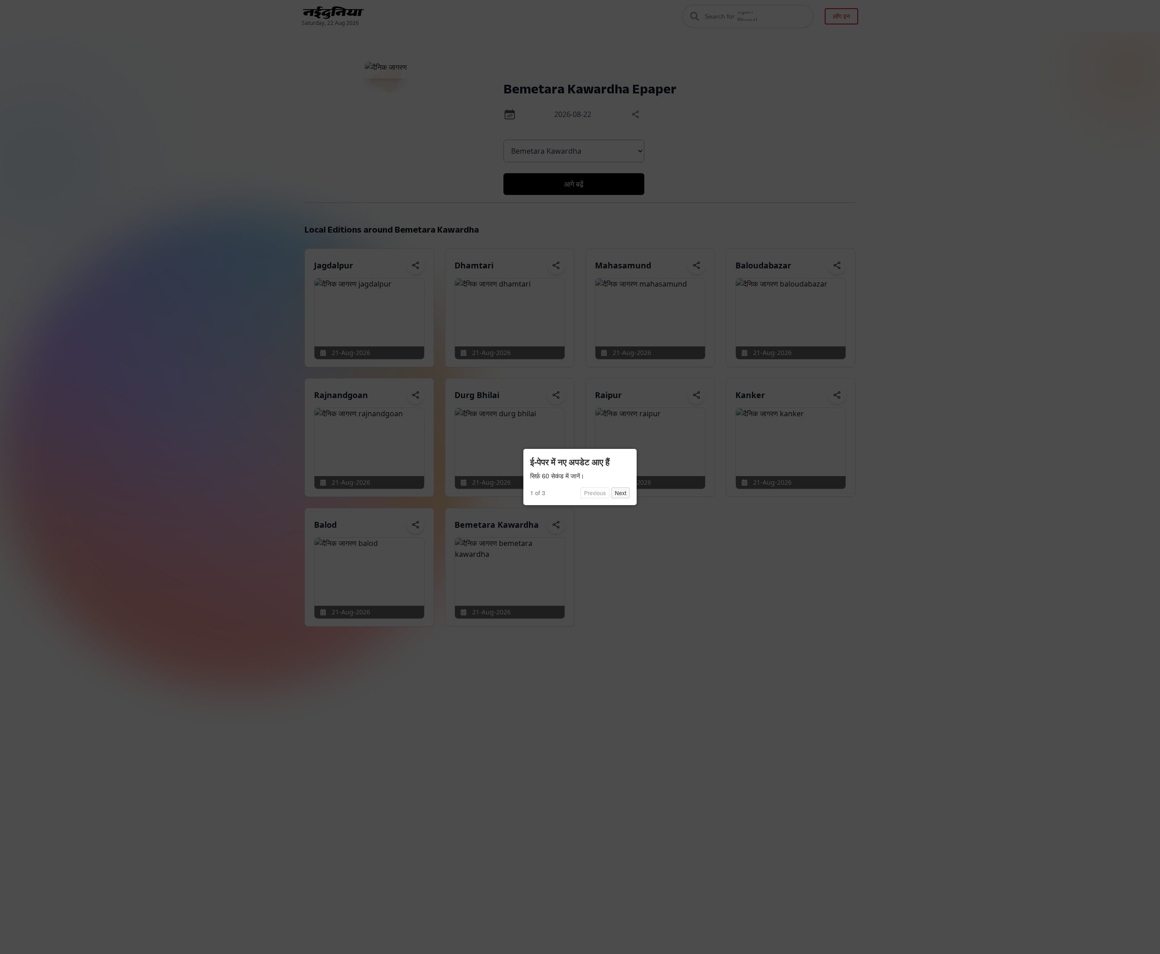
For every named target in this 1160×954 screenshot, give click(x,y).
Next (620, 492)
